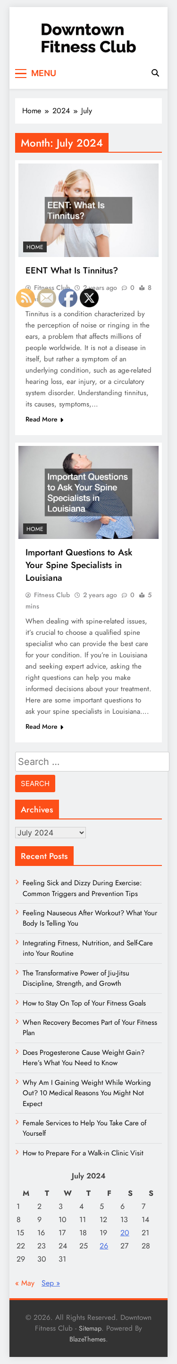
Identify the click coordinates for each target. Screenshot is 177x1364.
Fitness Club (52, 287)
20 (124, 1232)
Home (34, 247)
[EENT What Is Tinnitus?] (88, 210)
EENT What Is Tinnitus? (71, 270)
